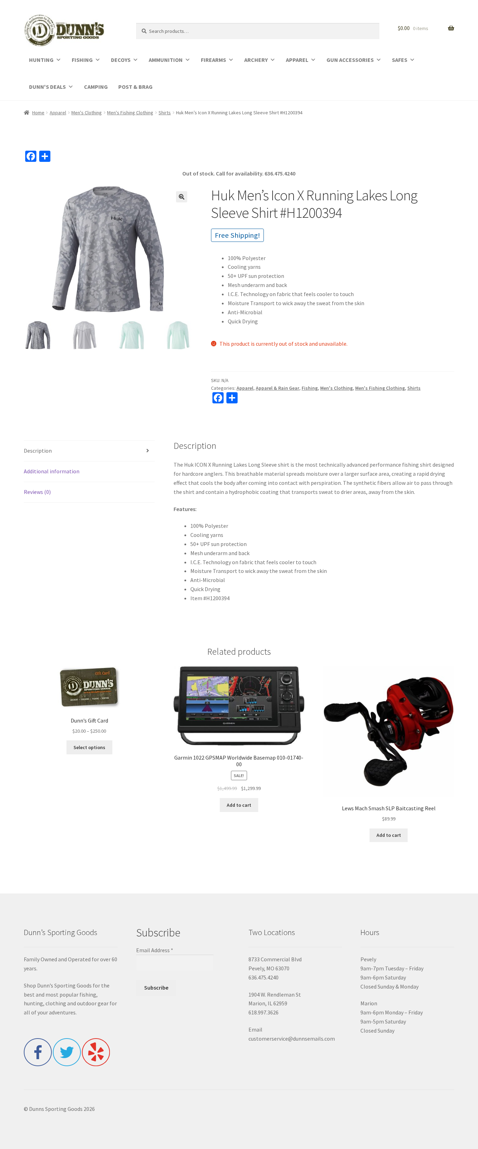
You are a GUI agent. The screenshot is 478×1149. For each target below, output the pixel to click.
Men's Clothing (86, 112)
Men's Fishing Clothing (130, 112)
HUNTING (41, 59)
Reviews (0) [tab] (37, 491)
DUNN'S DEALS (47, 86)
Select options (89, 747)
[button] (181, 196)
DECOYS (121, 59)
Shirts (165, 112)
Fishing (310, 388)
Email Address (154, 950)
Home (38, 112)
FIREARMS (213, 59)
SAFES (399, 59)
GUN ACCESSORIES (350, 59)
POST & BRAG (135, 86)
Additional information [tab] (51, 471)
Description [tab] (38, 450)
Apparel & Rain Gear (277, 388)
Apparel (58, 112)
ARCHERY (256, 59)
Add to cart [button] (239, 805)
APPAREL (297, 59)
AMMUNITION (166, 59)
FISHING (82, 59)
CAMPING (96, 86)
